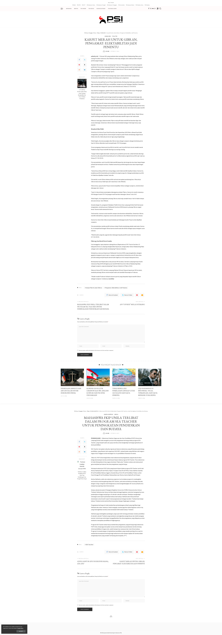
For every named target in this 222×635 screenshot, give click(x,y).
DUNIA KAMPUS (117, 382)
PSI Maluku (147, 5)
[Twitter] (151, 8)
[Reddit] (79, 70)
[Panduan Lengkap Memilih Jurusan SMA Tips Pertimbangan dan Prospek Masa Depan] (82, 465)
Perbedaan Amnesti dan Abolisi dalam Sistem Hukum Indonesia (71, 390)
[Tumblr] (85, 65)
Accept (21, 631)
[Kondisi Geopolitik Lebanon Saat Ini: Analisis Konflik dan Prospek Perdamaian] (98, 377)
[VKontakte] (85, 70)
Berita (141, 382)
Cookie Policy (20, 628)
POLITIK (114, 36)
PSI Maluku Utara (139, 5)
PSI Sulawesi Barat (130, 5)
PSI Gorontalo (121, 5)
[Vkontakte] (153, 8)
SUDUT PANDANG (92, 384)
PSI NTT (83, 5)
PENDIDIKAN (127, 384)
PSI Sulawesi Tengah (101, 5)
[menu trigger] (63, 8)
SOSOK (141, 384)
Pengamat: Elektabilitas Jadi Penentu (116, 287)
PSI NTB (79, 5)
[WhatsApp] (155, 8)
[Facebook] (149, 8)
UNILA (116, 414)
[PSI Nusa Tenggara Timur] (111, 19)
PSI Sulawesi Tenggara (112, 5)
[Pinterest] (79, 65)
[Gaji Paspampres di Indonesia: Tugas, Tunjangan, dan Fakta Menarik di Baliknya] (149, 377)
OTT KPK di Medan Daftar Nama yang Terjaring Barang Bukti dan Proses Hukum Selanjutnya (82, 94)
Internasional (92, 382)
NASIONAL (147, 382)
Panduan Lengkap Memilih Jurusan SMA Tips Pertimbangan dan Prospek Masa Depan (82, 475)
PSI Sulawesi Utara (91, 5)
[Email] (142, 295)
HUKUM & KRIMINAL (67, 382)
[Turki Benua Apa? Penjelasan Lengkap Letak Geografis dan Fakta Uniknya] (124, 377)
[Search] (160, 8)
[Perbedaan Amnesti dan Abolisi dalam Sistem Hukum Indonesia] (72, 377)
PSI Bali (74, 5)
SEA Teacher (89, 544)
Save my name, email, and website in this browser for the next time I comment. (96, 350)
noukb (107, 51)
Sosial (63, 384)
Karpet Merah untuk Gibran (94, 287)
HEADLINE (108, 36)
